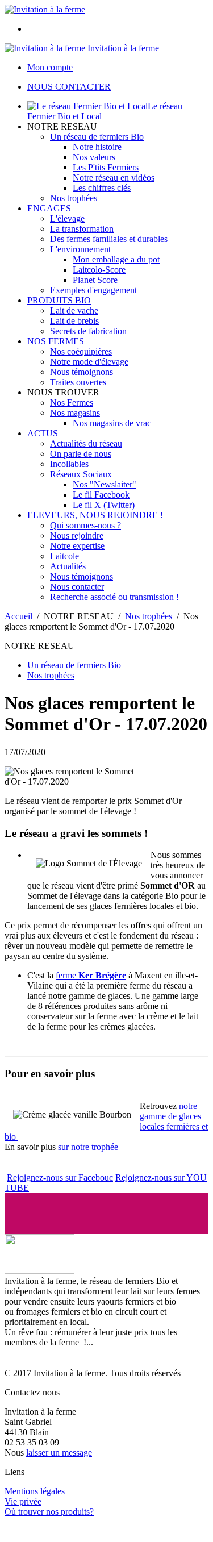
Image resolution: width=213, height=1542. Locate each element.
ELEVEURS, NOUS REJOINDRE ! (95, 515)
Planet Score (95, 280)
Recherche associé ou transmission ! (114, 597)
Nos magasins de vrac (112, 423)
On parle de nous (80, 454)
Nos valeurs (94, 157)
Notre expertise (77, 546)
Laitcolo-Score (99, 269)
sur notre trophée (89, 1147)
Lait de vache (74, 310)
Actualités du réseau (86, 443)
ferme (91, 975)
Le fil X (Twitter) (104, 505)
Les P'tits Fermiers (106, 167)
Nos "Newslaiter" (104, 484)
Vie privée (23, 1501)
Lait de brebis (74, 321)
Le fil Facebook (101, 494)
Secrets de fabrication (88, 331)
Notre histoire (97, 147)
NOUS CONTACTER (69, 86)
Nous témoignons (81, 372)
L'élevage (67, 218)
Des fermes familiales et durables (109, 239)
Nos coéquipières (81, 351)
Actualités (68, 566)
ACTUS (42, 433)
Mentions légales (35, 1491)
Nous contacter (77, 586)
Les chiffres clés (102, 188)
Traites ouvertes (78, 382)
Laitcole (64, 556)
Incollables (69, 464)
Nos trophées (73, 198)
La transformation (82, 229)
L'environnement (80, 249)
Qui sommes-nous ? (85, 525)
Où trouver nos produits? (49, 1511)
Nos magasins (75, 413)
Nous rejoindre (76, 535)
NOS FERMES (55, 341)
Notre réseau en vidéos (113, 177)
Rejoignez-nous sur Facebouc (60, 1177)
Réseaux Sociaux (81, 474)
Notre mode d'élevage (89, 361)
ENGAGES (49, 208)
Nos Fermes (71, 402)
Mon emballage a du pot (116, 259)
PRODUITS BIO (59, 300)
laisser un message (59, 1452)
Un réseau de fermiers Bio (97, 136)
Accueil (18, 616)
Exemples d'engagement (93, 290)
